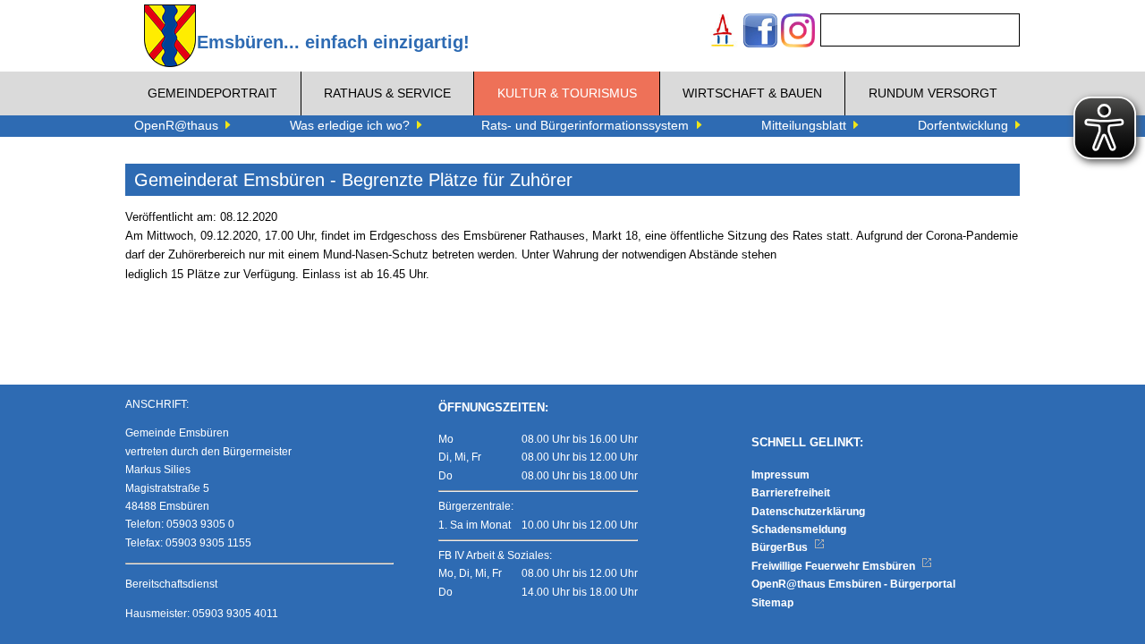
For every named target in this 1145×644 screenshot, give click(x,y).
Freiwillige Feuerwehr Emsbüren (834, 566)
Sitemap (772, 603)
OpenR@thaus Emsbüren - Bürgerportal (853, 584)
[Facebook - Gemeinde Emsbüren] (760, 32)
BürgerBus (780, 547)
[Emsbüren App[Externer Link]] (723, 32)
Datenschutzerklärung (808, 511)
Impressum (780, 475)
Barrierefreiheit (790, 493)
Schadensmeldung (798, 529)
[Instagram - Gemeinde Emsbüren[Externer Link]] (798, 32)
